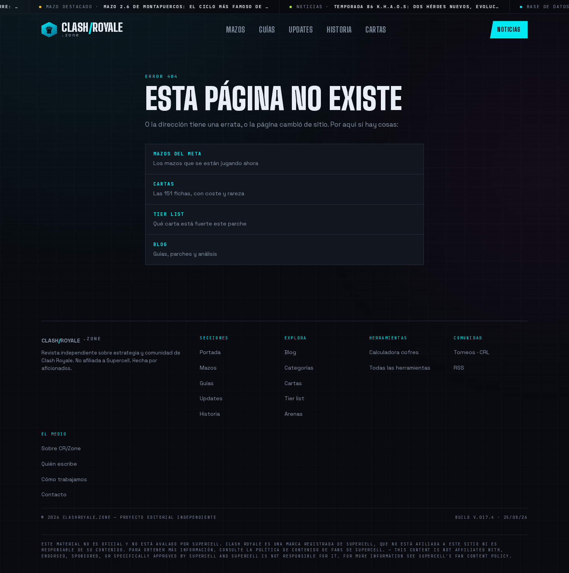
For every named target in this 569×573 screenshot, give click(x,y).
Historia (339, 29)
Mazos (235, 29)
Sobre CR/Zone (61, 448)
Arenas (293, 413)
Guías (267, 29)
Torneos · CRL (471, 352)
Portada (210, 352)
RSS (459, 367)
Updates (301, 29)
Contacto (54, 494)
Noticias (509, 29)
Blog (290, 352)
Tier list (294, 398)
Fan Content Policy (482, 556)
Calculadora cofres (394, 352)
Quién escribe (59, 463)
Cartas (375, 29)
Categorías (299, 367)
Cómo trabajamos (64, 479)
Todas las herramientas (399, 367)
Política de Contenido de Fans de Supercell (319, 549)
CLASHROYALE (71, 340)
